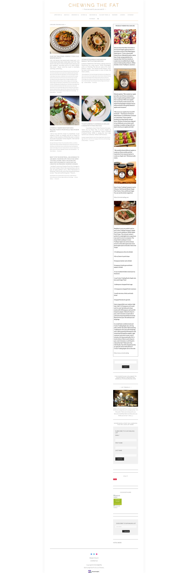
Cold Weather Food (63, 76)
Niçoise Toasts (74, 144)
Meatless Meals (97, 75)
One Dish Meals (74, 82)
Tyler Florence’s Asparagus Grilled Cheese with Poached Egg (95, 124)
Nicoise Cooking (69, 144)
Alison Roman (52, 71)
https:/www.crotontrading (121, 353)
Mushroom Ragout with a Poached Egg (70, 80)
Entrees (83, 14)
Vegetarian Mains (64, 89)
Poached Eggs (74, 84)
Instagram (131, 14)
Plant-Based (69, 84)
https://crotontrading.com (121, 197)
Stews (72, 87)
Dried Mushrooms (101, 74)
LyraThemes (100, 567)
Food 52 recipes (65, 77)
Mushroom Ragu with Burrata (63, 177)
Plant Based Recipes (63, 84)
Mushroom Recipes (100, 77)
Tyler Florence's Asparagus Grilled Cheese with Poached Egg (99, 138)
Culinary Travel (104, 14)
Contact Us (94, 561)
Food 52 (60, 77)
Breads (66, 142)
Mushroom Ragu (53, 82)
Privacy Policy (94, 558)
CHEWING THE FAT (94, 5)
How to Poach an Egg (90, 75)
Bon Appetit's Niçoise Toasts (59, 142)
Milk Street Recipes (60, 80)
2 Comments (56, 178)
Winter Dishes (75, 89)
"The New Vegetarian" (85, 74)
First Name (118, 443)
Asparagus (83, 137)
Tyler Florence (86, 138)
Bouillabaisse (64, 74)
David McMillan (52, 175)
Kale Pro (99, 565)
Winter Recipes (52, 90)
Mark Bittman (72, 79)
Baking (66, 14)
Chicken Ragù (52, 76)
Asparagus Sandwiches (89, 137)
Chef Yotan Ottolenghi (71, 74)
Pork (78, 84)
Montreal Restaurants (54, 177)
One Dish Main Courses (66, 82)
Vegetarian (52, 89)
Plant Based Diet (57, 84)
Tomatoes (66, 149)
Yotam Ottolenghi (87, 80)
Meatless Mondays (103, 75)
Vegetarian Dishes (57, 89)
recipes (119, 503)
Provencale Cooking (61, 147)
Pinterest (92, 18)
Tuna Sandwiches (74, 149)
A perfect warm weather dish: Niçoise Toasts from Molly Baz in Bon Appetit (64, 129)
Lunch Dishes (75, 142)
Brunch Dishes (69, 142)
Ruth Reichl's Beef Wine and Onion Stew (65, 85)
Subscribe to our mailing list (126, 523)
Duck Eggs (106, 74)
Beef (56, 72)
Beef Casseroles (60, 72)
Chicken (76, 74)
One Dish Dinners (59, 82)
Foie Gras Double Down (60, 175)
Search (125, 366)
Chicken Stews (57, 76)
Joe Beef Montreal (73, 175)
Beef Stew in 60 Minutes (67, 72)
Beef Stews (74, 72)
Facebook (115, 14)
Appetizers (57, 14)
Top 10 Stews (76, 87)
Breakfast (75, 14)
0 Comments (59, 92)
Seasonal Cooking (68, 87)
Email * (117, 435)
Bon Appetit (52, 142)
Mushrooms (106, 77)
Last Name (118, 450)
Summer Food (55, 149)
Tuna (69, 149)
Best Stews (60, 74)
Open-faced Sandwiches (73, 146)
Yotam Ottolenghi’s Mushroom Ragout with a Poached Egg (94, 60)
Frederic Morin (66, 175)
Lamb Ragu (68, 79)
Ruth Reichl (56, 85)
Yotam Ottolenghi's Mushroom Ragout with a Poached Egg (66, 90)
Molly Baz (64, 144)
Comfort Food (70, 76)
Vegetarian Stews (70, 89)
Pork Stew (51, 85)
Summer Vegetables (61, 149)
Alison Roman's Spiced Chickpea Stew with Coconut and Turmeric (66, 71)
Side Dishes (92, 14)
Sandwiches (67, 147)
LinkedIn (122, 14)
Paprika (51, 147)
